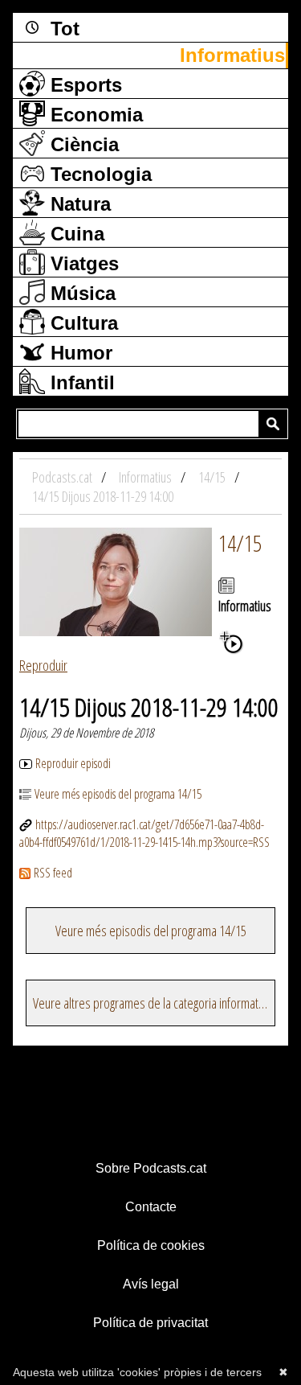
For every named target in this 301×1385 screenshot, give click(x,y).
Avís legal (151, 1284)
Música (80, 293)
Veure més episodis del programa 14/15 (118, 794)
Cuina (74, 234)
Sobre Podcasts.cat (151, 1168)
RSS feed (53, 873)
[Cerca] (273, 424)
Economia (94, 114)
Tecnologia (98, 174)
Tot (62, 28)
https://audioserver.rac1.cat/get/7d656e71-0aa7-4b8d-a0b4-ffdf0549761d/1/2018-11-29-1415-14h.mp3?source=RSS (144, 833)
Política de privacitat (150, 1323)
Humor (78, 353)
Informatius (232, 55)
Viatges (82, 263)
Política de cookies (151, 1245)
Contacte (151, 1207)
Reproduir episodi (73, 763)
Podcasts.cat (63, 477)
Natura (78, 204)
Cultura (81, 323)
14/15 (240, 543)
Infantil (80, 382)
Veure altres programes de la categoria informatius (152, 1003)
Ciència (82, 144)
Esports (83, 85)
